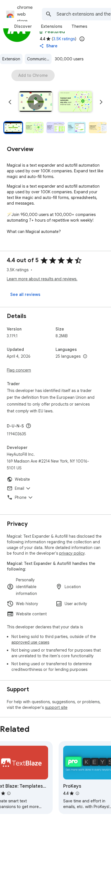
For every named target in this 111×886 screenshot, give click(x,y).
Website (22, 479)
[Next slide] (101, 102)
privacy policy (72, 553)
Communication (39, 59)
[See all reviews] (25, 294)
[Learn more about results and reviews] (28, 425)
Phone (20, 497)
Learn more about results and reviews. (42, 278)
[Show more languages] (85, 356)
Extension (11, 59)
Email (19, 488)
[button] (35, 102)
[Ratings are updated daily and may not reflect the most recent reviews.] (82, 38)
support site (56, 707)
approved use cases (30, 642)
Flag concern (19, 370)
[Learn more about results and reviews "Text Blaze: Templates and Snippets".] (9, 793)
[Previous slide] (10, 102)
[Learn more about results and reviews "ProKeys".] (77, 793)
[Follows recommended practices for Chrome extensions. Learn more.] (41, 32)
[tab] (23, 26)
